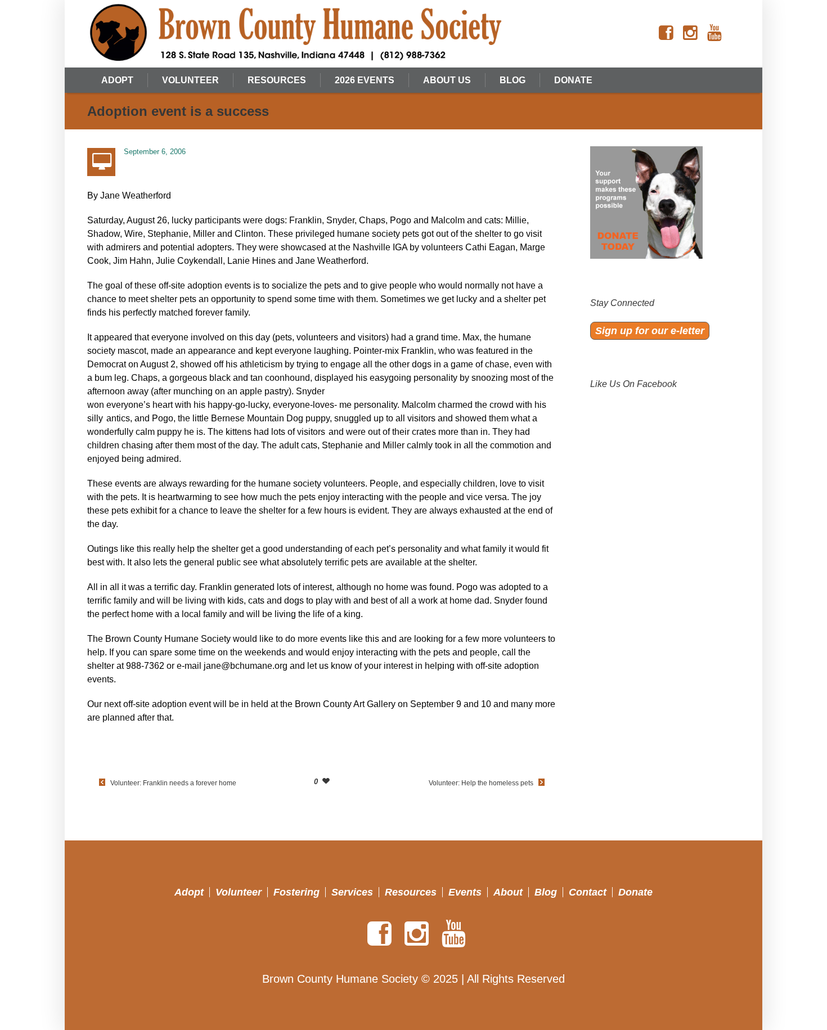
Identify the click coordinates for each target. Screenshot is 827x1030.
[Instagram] (690, 33)
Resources (411, 892)
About (508, 892)
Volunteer (238, 892)
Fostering (296, 892)
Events (465, 892)
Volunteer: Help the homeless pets (481, 783)
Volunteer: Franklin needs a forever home (173, 783)
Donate (635, 892)
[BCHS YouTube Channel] (714, 33)
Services (352, 892)
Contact (587, 892)
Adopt (189, 892)
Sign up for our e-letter (649, 330)
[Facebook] (666, 33)
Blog (545, 892)
